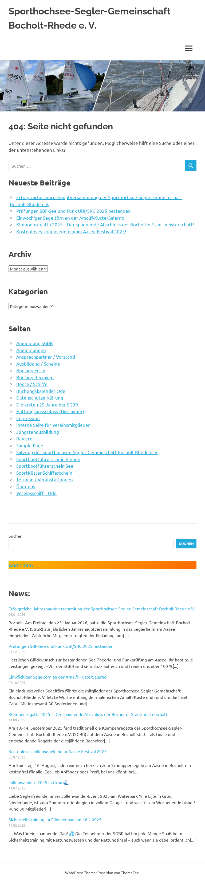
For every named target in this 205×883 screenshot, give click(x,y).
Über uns (25, 486)
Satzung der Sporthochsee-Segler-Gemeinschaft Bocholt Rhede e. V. (87, 452)
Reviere (24, 438)
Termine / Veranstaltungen (44, 479)
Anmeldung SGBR (34, 343)
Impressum (28, 418)
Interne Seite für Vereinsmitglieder (53, 425)
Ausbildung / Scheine (38, 363)
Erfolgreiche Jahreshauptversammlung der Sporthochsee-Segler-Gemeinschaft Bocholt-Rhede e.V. (102, 608)
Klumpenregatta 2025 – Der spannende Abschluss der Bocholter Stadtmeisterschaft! (105, 224)
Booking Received (35, 377)
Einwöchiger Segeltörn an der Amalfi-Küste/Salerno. (70, 217)
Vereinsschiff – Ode (36, 493)
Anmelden (21, 565)
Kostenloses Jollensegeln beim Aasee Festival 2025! (71, 231)
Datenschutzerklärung (39, 397)
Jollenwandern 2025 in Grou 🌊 (39, 782)
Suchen (15, 536)
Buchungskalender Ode (40, 391)
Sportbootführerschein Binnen (48, 459)
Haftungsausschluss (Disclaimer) (50, 411)
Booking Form (30, 370)
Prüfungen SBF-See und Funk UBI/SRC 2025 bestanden (73, 211)
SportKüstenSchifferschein (44, 472)
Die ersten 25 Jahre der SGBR (47, 404)
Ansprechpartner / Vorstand (45, 356)
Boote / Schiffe (32, 384)
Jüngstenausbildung (37, 432)
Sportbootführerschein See (44, 465)
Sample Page (29, 445)
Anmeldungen (31, 350)
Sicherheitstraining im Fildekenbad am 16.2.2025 (55, 819)
